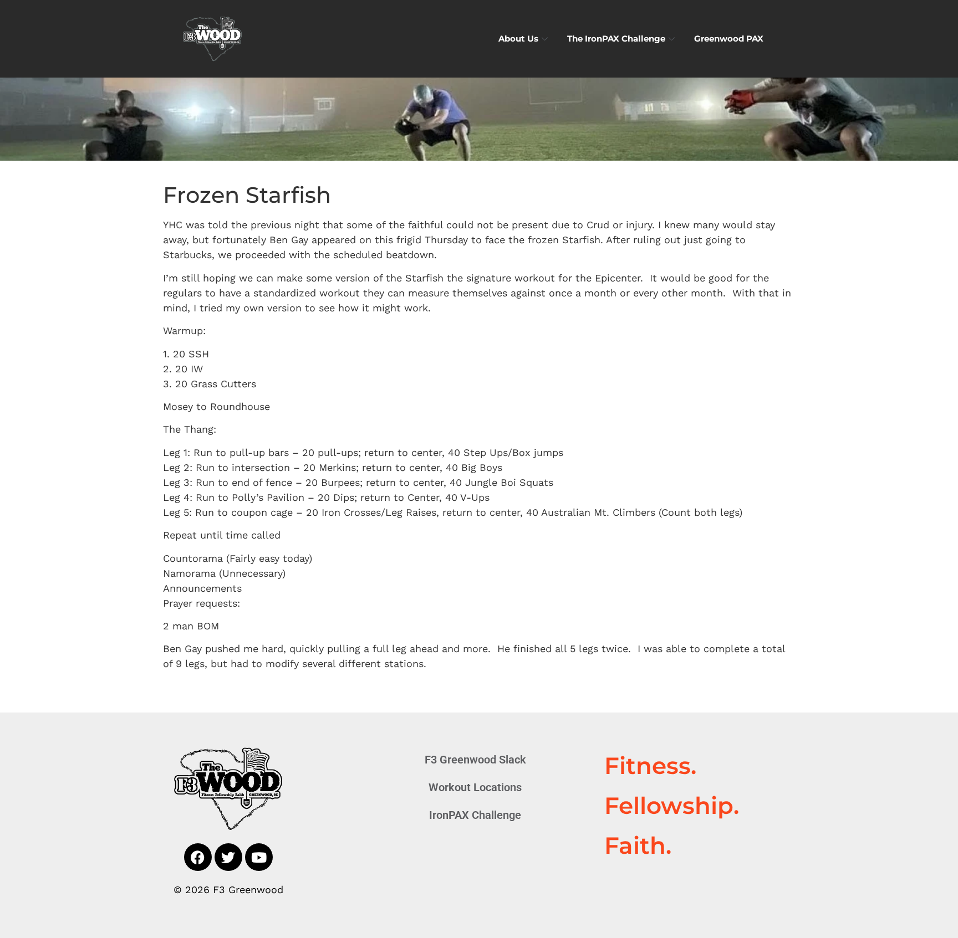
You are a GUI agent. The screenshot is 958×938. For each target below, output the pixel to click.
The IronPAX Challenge (616, 38)
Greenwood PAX (728, 38)
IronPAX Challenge (475, 815)
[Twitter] (228, 857)
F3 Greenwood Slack (475, 759)
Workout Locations (475, 787)
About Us (518, 38)
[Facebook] (198, 857)
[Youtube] (259, 857)
